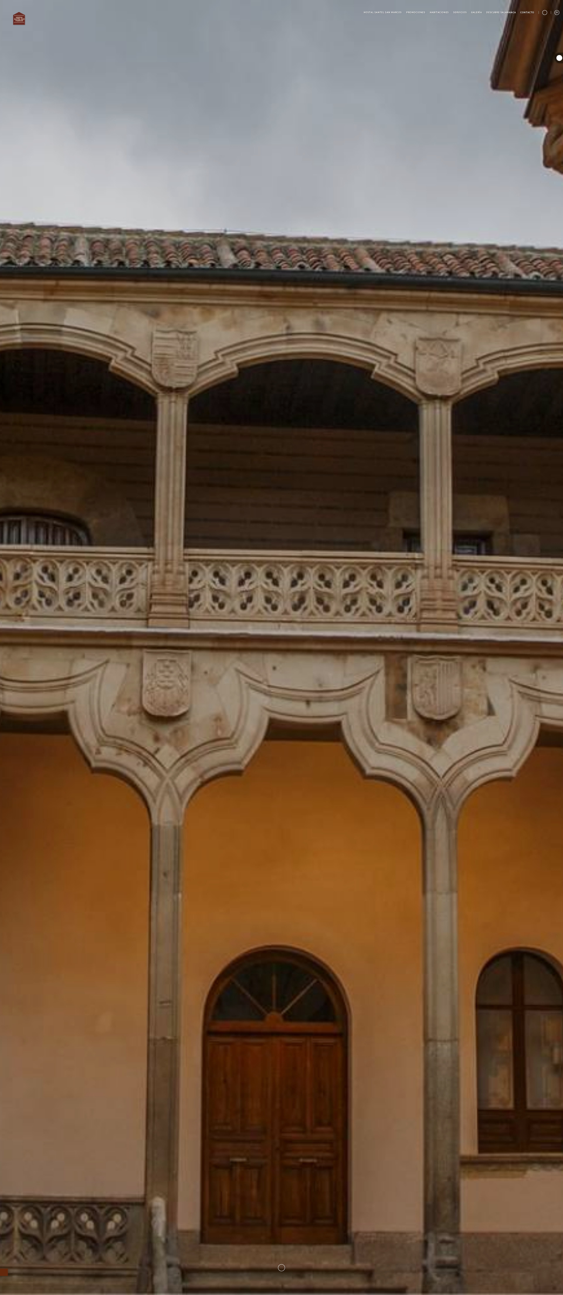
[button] (557, 12)
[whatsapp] (559, 58)
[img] (281, 647)
